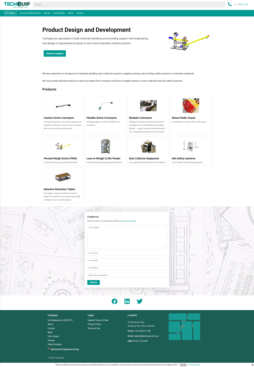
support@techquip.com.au (146, 336)
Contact (79, 13)
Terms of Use (94, 328)
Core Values (53, 336)
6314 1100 (241, 4)
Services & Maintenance (30, 13)
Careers (51, 340)
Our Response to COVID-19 (60, 320)
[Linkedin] (127, 301)
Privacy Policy (194, 365)
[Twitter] (140, 301)
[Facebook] (114, 301)
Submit (93, 282)
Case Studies (59, 13)
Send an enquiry (54, 53)
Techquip (59, 358)
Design (47, 13)
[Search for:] (126, 4)
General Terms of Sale (98, 320)
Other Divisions (55, 344)
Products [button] (11, 13)
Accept (183, 365)
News (50, 332)
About (70, 13)
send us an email (129, 221)
